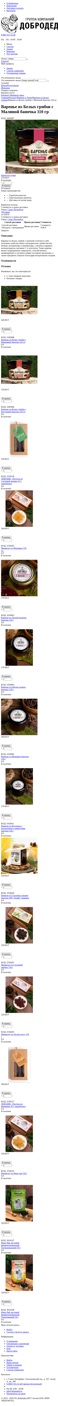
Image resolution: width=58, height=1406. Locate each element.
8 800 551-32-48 (8, 35)
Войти (4, 85)
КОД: (3, 118)
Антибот (5, 83)
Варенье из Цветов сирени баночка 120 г (13, 688)
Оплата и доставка (15, 1346)
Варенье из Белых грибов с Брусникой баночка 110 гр (13, 410)
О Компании (12, 3)
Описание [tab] (7, 235)
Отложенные (12, 1367)
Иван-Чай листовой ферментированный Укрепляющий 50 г (10, 1314)
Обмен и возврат (14, 1365)
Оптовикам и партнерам (17, 1343)
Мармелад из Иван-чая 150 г (14, 1173)
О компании (12, 1341)
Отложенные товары (16, 73)
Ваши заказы (12, 1362)
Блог (8, 1348)
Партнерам (11, 6)
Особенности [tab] (8, 260)
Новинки (10, 51)
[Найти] (27, 59)
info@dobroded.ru (14, 1391)
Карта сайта (11, 1351)
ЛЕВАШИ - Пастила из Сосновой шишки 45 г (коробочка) (12, 481)
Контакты (11, 10)
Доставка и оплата (14, 8)
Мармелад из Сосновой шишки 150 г (12, 966)
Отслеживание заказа (11, 80)
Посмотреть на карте (16, 1393)
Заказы (9, 68)
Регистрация (13, 85)
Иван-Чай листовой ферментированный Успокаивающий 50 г (11, 1245)
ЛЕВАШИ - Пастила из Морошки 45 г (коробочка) (13, 1105)
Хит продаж (12, 54)
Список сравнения (15, 71)
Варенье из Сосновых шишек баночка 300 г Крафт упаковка (15, 896)
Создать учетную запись (17, 1332)
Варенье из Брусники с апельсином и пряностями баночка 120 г (13, 828)
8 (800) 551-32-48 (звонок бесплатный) (24, 1384)
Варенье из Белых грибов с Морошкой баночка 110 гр (13, 341)
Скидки (10, 46)
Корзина (5, 95)
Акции (9, 49)
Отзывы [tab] (6, 266)
